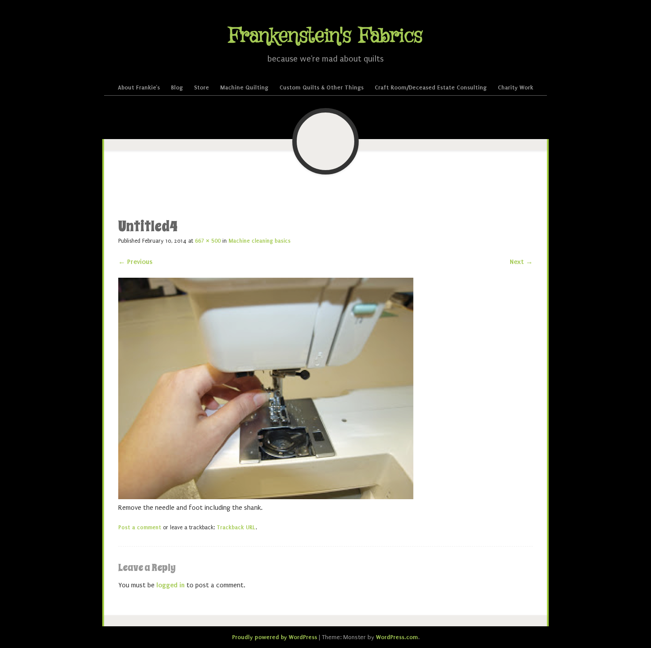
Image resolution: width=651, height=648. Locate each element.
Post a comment (139, 527)
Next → (521, 262)
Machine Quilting (244, 87)
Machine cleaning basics (260, 241)
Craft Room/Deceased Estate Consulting (431, 87)
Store (201, 87)
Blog (177, 87)
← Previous (135, 262)
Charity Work (515, 87)
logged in (170, 585)
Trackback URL (236, 527)
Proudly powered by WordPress (274, 637)
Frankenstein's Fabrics (325, 36)
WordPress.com (397, 637)
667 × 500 (208, 241)
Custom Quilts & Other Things (321, 87)
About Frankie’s (139, 87)
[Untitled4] (266, 497)
